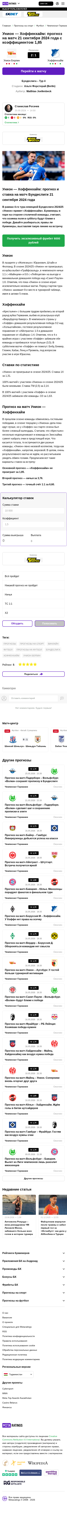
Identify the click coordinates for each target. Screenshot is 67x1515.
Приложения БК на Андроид (20, 1261)
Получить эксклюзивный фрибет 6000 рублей (33, 240)
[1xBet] (12, 14)
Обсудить (17, 623)
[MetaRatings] (12, 1425)
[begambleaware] (30, 1473)
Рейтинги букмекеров (15, 1253)
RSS (4, 1331)
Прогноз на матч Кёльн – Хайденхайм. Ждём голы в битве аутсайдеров (32, 1106)
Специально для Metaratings (17, 1327)
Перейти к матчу (33, 71)
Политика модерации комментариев (21, 1359)
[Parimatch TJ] (33, 14)
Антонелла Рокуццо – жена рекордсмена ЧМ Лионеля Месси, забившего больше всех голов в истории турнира (19, 1227)
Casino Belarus (9, 1402)
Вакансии (7, 1317)
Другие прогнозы (16, 760)
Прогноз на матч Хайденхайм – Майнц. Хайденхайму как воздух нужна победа (29, 1052)
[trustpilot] (9, 1473)
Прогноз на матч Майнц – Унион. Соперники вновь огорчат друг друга (32, 1079)
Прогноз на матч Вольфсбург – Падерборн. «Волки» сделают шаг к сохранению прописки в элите (32, 808)
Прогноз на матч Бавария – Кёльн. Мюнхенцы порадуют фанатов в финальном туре (33, 891)
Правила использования (14, 1341)
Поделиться (31, 674)
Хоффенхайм (55, 60)
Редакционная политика (14, 1354)
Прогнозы (10, 644)
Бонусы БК (9, 1277)
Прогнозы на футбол (29, 649)
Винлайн (53, 644)
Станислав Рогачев (27, 106)
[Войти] (57, 3)
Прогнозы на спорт (32, 644)
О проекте (7, 1322)
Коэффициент (10, 518)
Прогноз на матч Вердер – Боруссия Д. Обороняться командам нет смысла (29, 945)
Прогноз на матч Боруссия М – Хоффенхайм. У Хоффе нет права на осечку (33, 918)
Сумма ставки (10, 504)
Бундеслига (53, 649)
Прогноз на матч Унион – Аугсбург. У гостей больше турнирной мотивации (32, 972)
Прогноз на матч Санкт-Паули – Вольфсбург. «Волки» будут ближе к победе (33, 998)
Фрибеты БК (10, 1285)
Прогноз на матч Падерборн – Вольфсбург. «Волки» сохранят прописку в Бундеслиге (32, 780)
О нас (5, 1313)
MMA (4, 1393)
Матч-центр (10, 723)
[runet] (5, 1463)
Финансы (7, 1407)
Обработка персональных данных (19, 1350)
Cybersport (7, 1388)
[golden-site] (18, 1463)
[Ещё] (63, 3)
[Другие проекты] (11, 3)
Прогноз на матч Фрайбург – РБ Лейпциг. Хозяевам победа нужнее (30, 1025)
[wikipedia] (37, 1463)
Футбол (8, 649)
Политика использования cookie (18, 1345)
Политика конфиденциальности (18, 1336)
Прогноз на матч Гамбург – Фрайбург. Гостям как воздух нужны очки (33, 1133)
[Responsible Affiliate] (14, 1483)
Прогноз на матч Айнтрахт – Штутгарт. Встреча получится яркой (29, 864)
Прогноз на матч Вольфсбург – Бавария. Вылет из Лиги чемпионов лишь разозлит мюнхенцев (31, 1162)
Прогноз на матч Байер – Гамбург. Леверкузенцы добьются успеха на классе (31, 837)
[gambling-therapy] (51, 1473)
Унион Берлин (12, 60)
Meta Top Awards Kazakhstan (16, 1398)
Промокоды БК (11, 1269)
